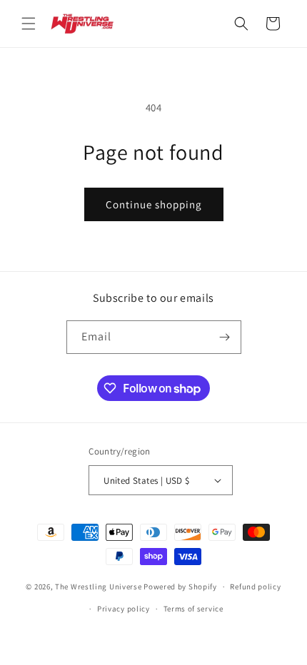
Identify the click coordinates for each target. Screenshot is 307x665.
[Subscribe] (225, 337)
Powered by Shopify (180, 587)
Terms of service (193, 609)
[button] (28, 23)
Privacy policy (123, 609)
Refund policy (255, 587)
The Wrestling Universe (98, 587)
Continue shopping (154, 204)
